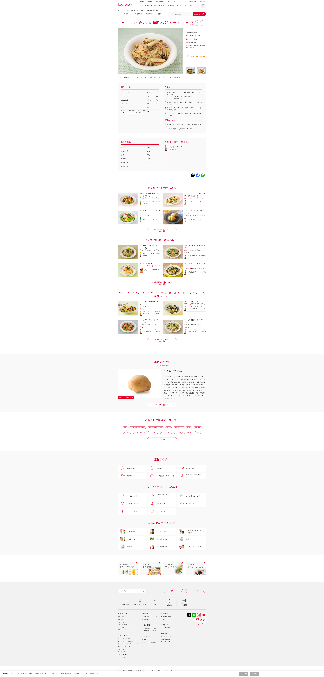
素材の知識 (138, 14)
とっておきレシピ (144, 5)
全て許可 (254, 674)
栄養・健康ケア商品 (163, 547)
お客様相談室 (170, 5)
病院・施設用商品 (160, 1)
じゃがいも (124, 96)
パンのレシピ (190, 504)
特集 (161, 14)
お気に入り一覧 (187, 22)
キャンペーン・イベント (140, 604)
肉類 (198, 432)
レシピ (154, 604)
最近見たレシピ (192, 22)
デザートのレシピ (132, 511)
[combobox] (187, 14)
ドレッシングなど (162, 531)
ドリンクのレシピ (162, 511)
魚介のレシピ (190, 468)
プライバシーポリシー (146, 670)
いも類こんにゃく (139, 432)
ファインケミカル (171, 1)
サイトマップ (121, 670)
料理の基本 (149, 14)
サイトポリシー (132, 670)
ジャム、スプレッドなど (193, 547)
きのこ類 (178, 432)
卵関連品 (130, 547)
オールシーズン (166, 432)
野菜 (188, 428)
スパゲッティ (179, 428)
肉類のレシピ (131, 476)
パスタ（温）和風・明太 (137, 428)
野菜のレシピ (131, 468)
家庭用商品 (142, 1)
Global (202, 1)
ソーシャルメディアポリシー (163, 670)
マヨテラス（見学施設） (169, 604)
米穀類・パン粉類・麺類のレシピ (194, 476)
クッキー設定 (243, 674)
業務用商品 (151, 1)
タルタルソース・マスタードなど (193, 531)
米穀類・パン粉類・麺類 (155, 428)
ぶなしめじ (124, 100)
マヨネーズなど (132, 531)
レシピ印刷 (197, 22)
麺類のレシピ (161, 504)
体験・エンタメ (161, 5)
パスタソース (131, 539)
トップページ (121, 10)
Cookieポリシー (94, 673)
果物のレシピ (161, 468)
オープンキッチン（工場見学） (183, 604)
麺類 (125, 428)
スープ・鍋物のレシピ (193, 496)
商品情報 (153, 5)
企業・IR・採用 (192, 1)
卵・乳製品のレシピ (163, 476)
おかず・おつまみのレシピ (164, 496)
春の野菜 (197, 428)
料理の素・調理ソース (163, 539)
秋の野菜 (127, 432)
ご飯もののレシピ (132, 504)
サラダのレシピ (132, 496)
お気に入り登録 (196, 56)
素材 (187, 539)
